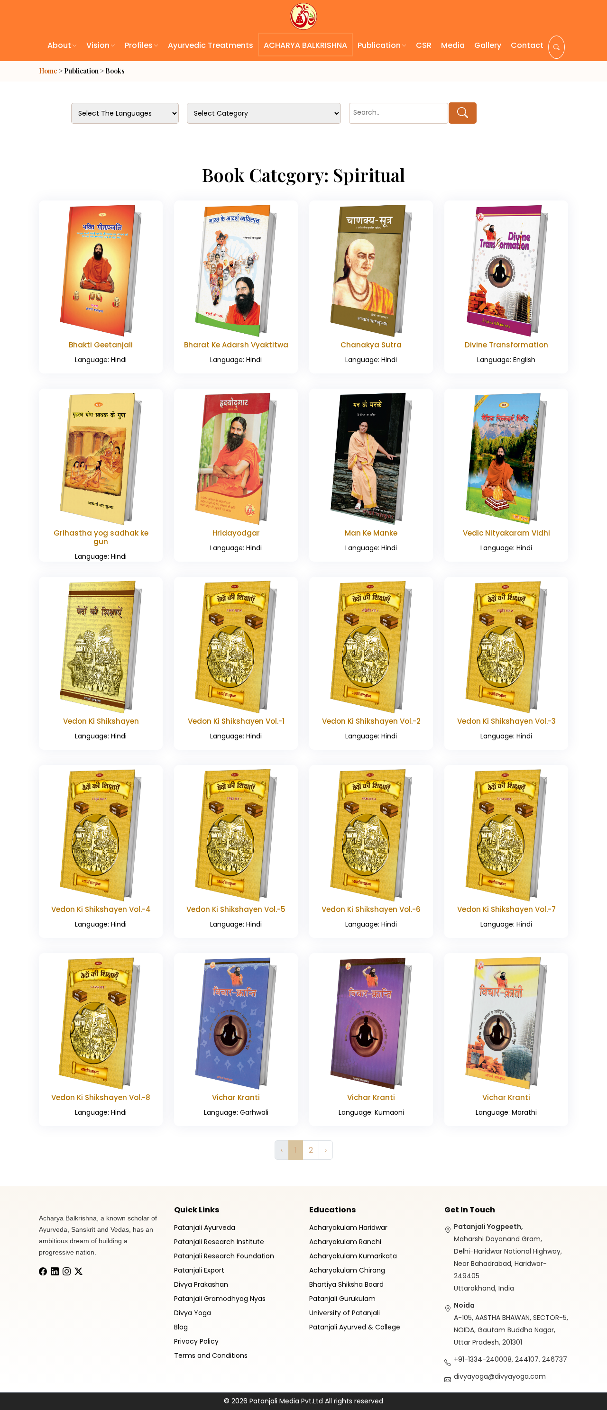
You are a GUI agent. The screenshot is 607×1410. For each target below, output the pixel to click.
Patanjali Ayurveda (204, 1227)
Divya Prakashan (201, 1284)
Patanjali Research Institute (219, 1241)
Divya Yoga (192, 1313)
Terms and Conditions (211, 1355)
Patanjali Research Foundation (224, 1256)
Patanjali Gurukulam (342, 1298)
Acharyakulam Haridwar (348, 1227)
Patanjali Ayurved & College (354, 1327)
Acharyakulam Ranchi (345, 1241)
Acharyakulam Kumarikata (353, 1256)
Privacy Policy (196, 1341)
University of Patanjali (344, 1313)
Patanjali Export (199, 1270)
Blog (181, 1327)
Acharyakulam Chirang (347, 1270)
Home (48, 70)
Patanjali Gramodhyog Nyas (220, 1298)
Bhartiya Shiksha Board (346, 1284)
